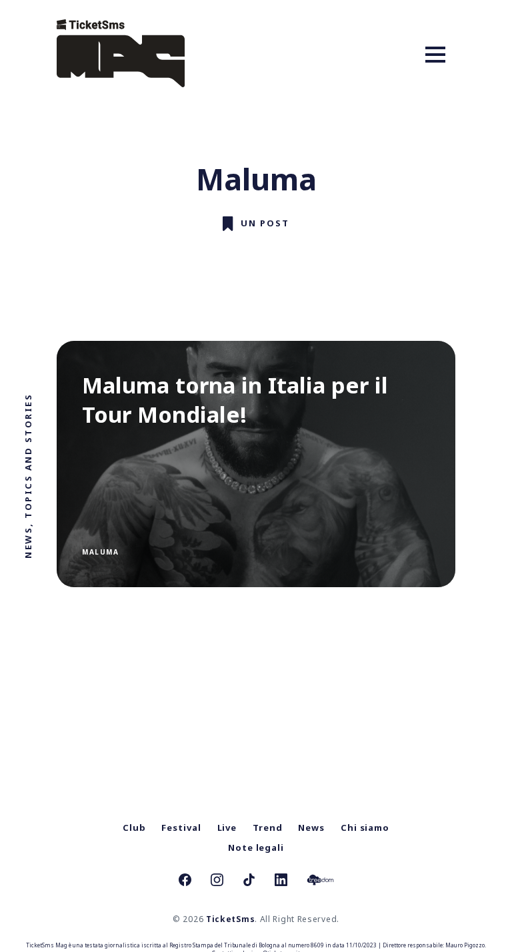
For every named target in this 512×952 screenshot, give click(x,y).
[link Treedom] (320, 881)
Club (134, 827)
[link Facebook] (185, 881)
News (311, 827)
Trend (268, 827)
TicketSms (230, 919)
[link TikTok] (249, 881)
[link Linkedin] (281, 881)
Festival (181, 827)
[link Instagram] (217, 881)
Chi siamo (365, 827)
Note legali (256, 847)
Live (227, 827)
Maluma (100, 552)
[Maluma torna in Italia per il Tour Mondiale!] (256, 464)
